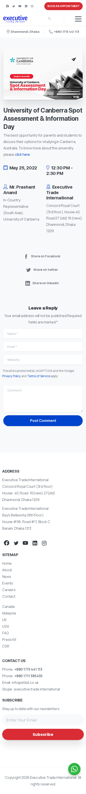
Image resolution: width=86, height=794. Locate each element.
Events (7, 583)
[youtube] (20, 6)
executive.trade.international (37, 689)
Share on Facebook (45, 256)
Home (6, 563)
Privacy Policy (11, 376)
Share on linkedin (45, 283)
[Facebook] (7, 6)
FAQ (5, 633)
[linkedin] (26, 6)
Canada (8, 606)
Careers (9, 589)
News (6, 576)
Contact (8, 596)
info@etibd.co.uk (25, 682)
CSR (5, 646)
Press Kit (9, 639)
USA (5, 626)
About (7, 570)
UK (4, 619)
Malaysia (9, 613)
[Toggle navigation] (78, 19)
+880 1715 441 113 (66, 32)
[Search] (49, 19)
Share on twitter (45, 269)
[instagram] (32, 6)
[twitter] (14, 6)
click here (22, 154)
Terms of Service (38, 376)
